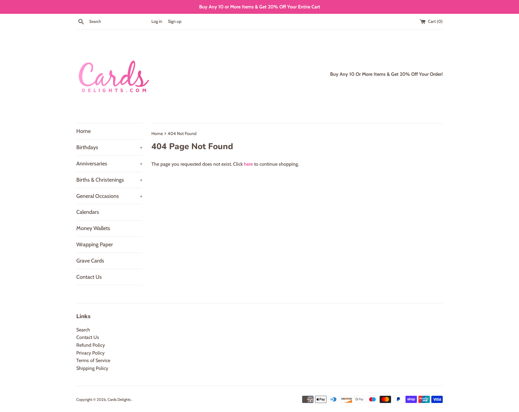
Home (83, 131)
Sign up (174, 21)
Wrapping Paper (94, 244)
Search (83, 330)
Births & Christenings (109, 180)
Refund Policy (90, 345)
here (248, 164)
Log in (156, 21)
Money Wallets (93, 228)
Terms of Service (93, 360)
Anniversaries (109, 163)
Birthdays (109, 147)
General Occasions (109, 196)
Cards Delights (120, 399)
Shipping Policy (92, 368)
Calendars (87, 212)
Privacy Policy (90, 353)
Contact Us (89, 277)
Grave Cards (90, 260)
